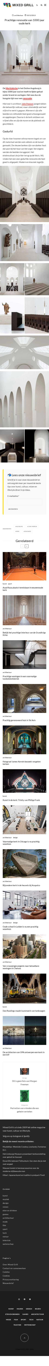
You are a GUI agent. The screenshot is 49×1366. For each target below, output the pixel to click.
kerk (17, 531)
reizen (5, 1207)
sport (10, 584)
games (6, 1214)
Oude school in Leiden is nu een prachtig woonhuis (20, 927)
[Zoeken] (41, 5)
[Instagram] (19, 1299)
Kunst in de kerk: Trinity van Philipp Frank (21, 800)
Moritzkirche (12, 88)
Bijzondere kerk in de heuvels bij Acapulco (21, 885)
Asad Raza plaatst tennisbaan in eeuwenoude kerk (23, 588)
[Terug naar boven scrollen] (24, 1338)
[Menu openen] (45, 5)
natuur (6, 1237)
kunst (5, 584)
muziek (6, 1199)
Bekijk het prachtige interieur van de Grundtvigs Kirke (24, 633)
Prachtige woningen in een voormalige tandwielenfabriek (20, 677)
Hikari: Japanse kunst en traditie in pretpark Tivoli (24, 1175)
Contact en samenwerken (14, 1268)
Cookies (6, 1276)
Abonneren (13, 509)
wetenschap (8, 1244)
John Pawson (27, 104)
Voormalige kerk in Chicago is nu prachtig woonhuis (21, 842)
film (4, 1225)
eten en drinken (10, 1210)
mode (5, 1222)
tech (5, 1233)
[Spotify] (30, 1299)
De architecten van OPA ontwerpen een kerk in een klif (24, 1053)
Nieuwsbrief (8, 1283)
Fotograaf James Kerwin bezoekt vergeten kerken (22, 762)
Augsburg (19, 526)
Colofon (6, 1272)
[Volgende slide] (26, 546)
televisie (6, 1240)
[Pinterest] (24, 1299)
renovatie (27, 98)
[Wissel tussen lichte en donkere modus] (37, 5)
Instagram (17, 1136)
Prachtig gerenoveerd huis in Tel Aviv (19, 720)
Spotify (27, 1136)
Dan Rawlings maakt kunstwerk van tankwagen (24, 1011)
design (15, 838)
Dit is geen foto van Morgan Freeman (24, 1081)
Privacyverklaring (11, 1279)
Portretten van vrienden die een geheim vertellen (24, 1108)
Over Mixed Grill (10, 1264)
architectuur (18, 15)
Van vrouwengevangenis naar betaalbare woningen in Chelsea (21, 967)
